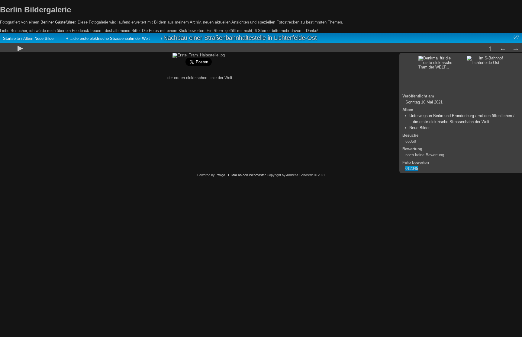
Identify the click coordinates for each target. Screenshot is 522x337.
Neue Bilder (44, 38)
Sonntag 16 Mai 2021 (424, 102)
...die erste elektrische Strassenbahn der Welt (110, 38)
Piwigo (220, 175)
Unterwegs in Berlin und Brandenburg (441, 115)
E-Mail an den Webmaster (247, 175)
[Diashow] (20, 48)
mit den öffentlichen (495, 115)
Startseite (11, 38)
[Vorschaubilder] (490, 48)
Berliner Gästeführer (57, 22)
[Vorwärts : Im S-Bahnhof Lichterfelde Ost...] (515, 48)
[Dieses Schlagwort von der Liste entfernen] (60, 38)
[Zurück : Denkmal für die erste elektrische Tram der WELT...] (503, 48)
